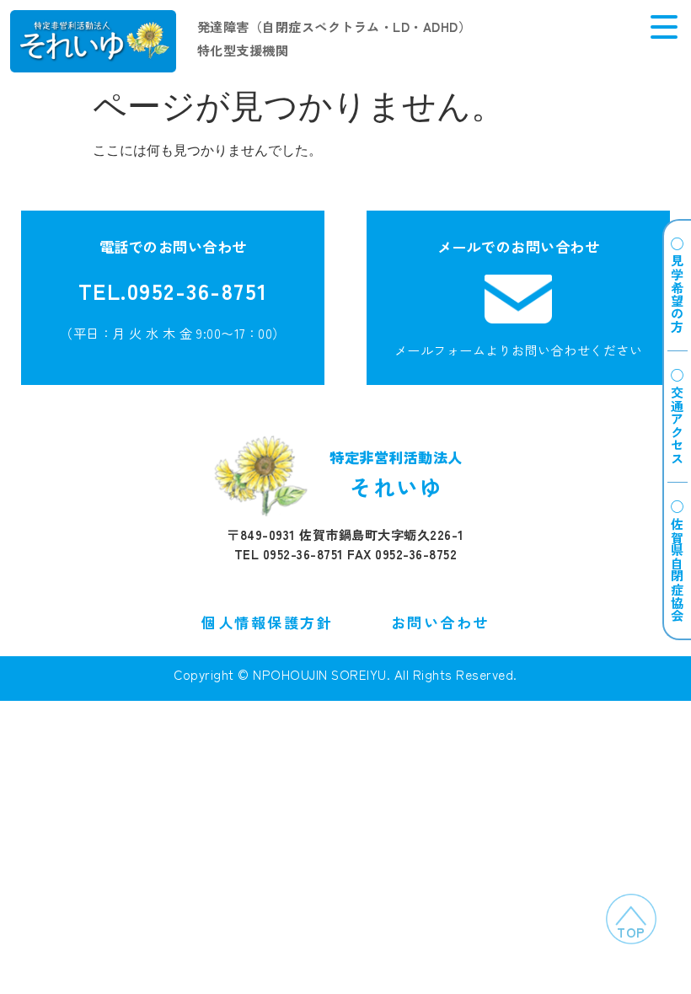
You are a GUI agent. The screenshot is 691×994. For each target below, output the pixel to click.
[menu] (664, 26)
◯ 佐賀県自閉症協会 (677, 561)
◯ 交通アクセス (677, 416)
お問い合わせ (440, 622)
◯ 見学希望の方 (677, 285)
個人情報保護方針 (267, 622)
